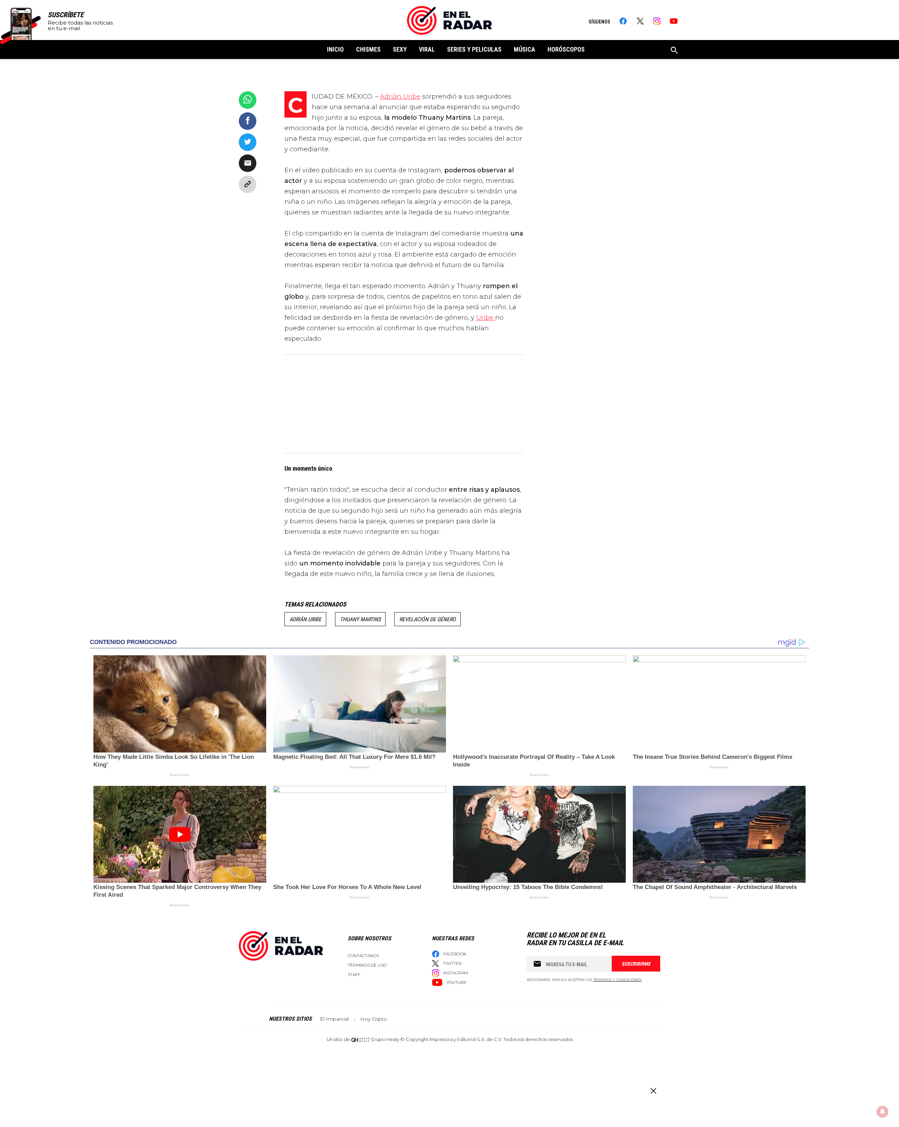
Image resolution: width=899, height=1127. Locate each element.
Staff (354, 974)
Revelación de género (427, 619)
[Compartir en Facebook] (247, 121)
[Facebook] (623, 21)
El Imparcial (334, 1019)
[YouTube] (674, 21)
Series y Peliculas (474, 49)
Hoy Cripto (373, 1019)
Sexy (400, 49)
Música (524, 49)
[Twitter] (640, 21)
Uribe (485, 317)
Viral (427, 49)
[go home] (449, 20)
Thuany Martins (360, 619)
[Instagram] (657, 21)
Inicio (335, 49)
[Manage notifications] (882, 1111)
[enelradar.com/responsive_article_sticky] (653, 1090)
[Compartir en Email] (247, 163)
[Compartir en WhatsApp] (247, 100)
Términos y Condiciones (617, 979)
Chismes (368, 49)
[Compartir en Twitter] (247, 142)
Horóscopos (566, 49)
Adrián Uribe (400, 96)
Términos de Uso (367, 965)
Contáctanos (363, 955)
